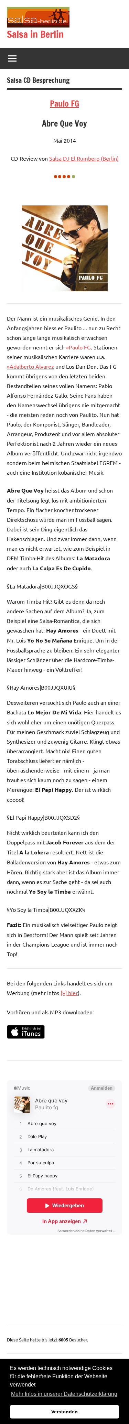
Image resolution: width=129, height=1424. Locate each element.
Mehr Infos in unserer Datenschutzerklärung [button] (64, 1394)
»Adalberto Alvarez (30, 366)
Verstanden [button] (64, 1411)
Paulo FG (64, 103)
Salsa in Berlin (35, 34)
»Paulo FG (78, 347)
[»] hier (69, 992)
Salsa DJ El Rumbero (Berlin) (84, 158)
